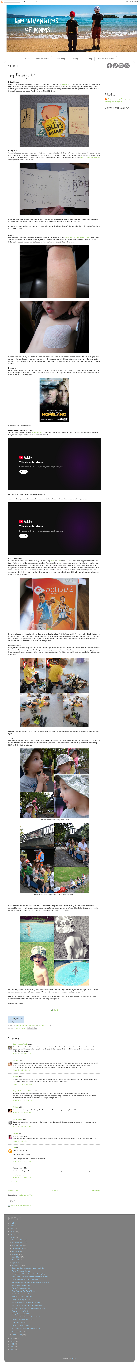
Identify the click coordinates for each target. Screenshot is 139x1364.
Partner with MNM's (106, 58)
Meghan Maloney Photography (119, 99)
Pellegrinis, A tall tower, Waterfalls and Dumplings (28, 1274)
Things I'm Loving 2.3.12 (20, 1325)
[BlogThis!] (31, 1028)
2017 (12, 1223)
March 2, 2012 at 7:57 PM (22, 1161)
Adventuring (60, 58)
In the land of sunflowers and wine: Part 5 (26, 1317)
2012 (12, 1237)
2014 (12, 1231)
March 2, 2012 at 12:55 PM (22, 1100)
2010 (12, 1341)
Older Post (95, 1191)
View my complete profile (113, 101)
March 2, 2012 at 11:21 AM (22, 1084)
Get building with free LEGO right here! (25, 1279)
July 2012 (15, 1254)
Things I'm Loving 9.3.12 (20, 1314)
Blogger (73, 1358)
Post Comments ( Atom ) (26, 1195)
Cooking (75, 58)
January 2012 (17, 1334)
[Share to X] (33, 1028)
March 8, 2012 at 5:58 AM (22, 1178)
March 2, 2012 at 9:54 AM (22, 1070)
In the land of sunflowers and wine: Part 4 (26, 1328)
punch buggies (37, 432)
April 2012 (16, 1263)
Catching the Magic (20, 1044)
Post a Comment (16, 1182)
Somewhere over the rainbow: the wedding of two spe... (31, 1282)
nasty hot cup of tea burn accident (77, 237)
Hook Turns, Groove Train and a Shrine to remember (30, 1277)
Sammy (16, 1133)
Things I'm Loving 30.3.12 (21, 1271)
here (52, 561)
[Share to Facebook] (36, 1028)
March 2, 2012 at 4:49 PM (22, 1113)
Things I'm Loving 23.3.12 (21, 1288)
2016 (12, 1226)
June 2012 (16, 1257)
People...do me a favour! (20, 1294)
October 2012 (17, 1245)
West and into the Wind (20, 1311)
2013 (12, 1234)
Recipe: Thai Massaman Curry (22, 1319)
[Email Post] (49, 1025)
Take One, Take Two (19, 1322)
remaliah (16, 1060)
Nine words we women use (21, 1285)
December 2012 (18, 1240)
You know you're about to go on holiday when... (28, 1305)
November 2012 (18, 1243)
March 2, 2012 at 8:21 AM (22, 1054)
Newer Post (13, 1191)
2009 (12, 1344)
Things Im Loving (20, 1028)
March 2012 (16, 1265)
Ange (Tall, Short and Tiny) (23, 1091)
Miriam (15, 1076)
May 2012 (16, 1260)
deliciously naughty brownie (90, 157)
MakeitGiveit (66, 84)
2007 (12, 1350)
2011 (12, 1338)
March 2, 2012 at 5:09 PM (22, 1127)
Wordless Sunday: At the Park (22, 1297)
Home (27, 58)
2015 (12, 1229)
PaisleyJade (17, 1119)
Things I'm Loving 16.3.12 (21, 1299)
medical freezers (19, 1175)
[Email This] (28, 1028)
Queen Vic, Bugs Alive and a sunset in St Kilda (28, 1268)
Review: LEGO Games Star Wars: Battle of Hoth (28, 1308)
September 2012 (18, 1248)
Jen (14, 1147)
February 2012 (17, 1332)
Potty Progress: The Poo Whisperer (24, 1291)
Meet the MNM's (42, 58)
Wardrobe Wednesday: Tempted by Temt (26, 1302)
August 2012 (16, 1251)
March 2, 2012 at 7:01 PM (22, 1141)
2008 (12, 1347)
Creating (88, 58)
